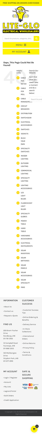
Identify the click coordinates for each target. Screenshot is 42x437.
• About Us (7, 307)
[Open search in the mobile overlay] (21, 38)
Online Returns (29, 343)
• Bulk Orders (8, 396)
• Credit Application (11, 400)
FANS (23, 287)
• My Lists (7, 387)
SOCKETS (24, 134)
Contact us (8, 311)
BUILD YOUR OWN (23, 141)
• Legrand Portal (9, 391)
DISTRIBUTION (26, 113)
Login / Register (10, 378)
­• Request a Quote (10, 316)
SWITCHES (25, 129)
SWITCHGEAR (26, 118)
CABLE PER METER (23, 81)
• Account (7, 382)
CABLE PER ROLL (23, 91)
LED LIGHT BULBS (23, 196)
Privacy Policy (28, 348)
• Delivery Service (29, 324)
